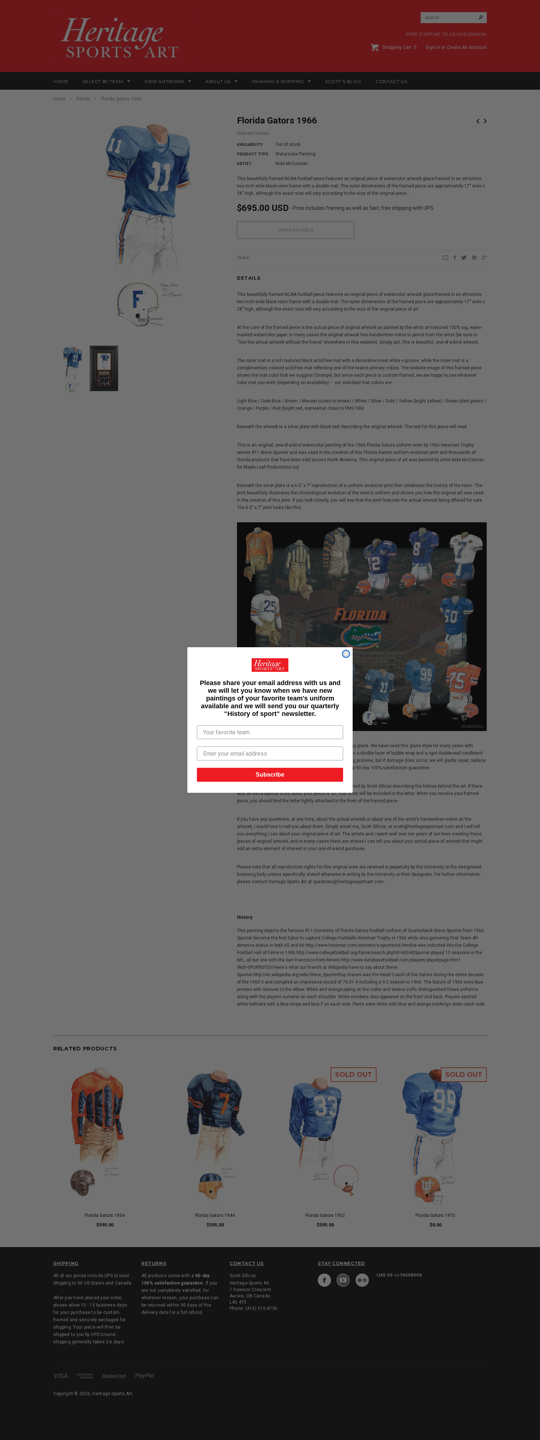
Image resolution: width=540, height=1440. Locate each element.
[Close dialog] (346, 654)
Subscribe (270, 774)
